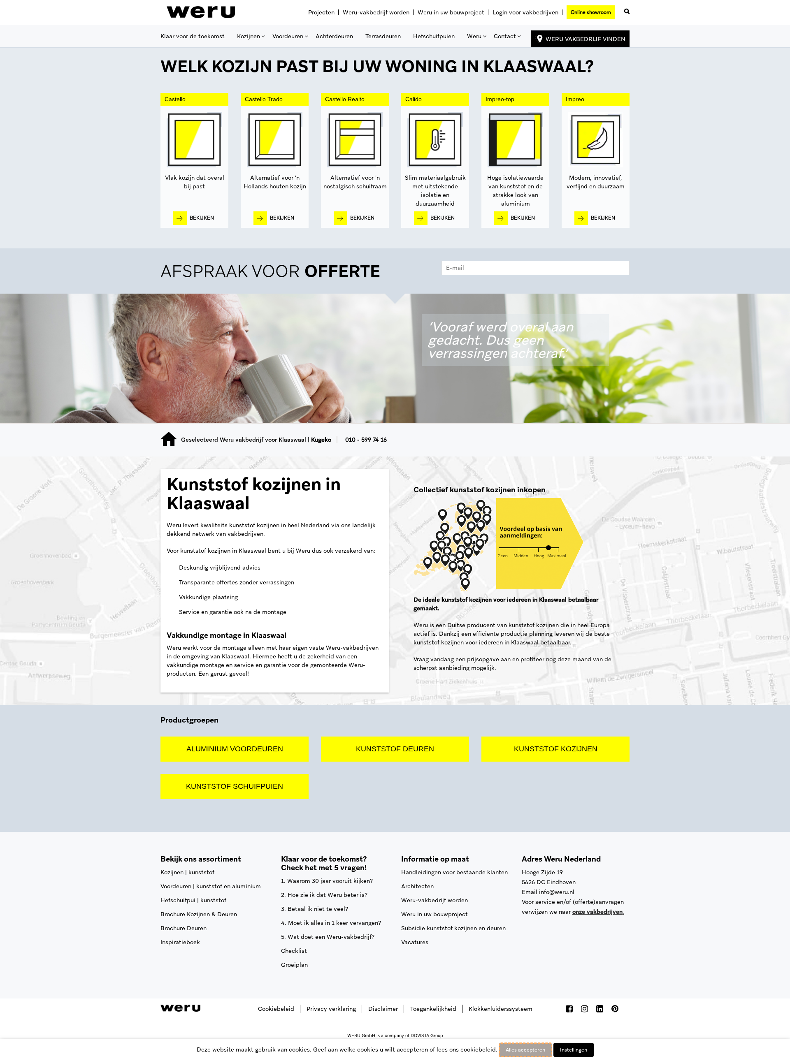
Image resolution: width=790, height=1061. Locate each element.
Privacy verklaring (331, 1008)
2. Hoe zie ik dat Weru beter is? (324, 895)
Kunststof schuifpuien (234, 786)
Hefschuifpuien (434, 36)
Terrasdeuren (383, 36)
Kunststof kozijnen (555, 749)
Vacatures (414, 942)
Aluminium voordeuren (234, 749)
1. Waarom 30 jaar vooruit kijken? (327, 881)
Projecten (321, 12)
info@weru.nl (556, 892)
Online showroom (591, 12)
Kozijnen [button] (248, 36)
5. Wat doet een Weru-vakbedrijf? (327, 937)
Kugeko (321, 439)
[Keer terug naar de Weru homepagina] (200, 12)
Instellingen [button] (573, 1050)
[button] (625, 9)
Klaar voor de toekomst (192, 36)
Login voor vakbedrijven (525, 12)
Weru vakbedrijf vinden (585, 39)
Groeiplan (294, 964)
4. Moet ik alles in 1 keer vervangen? (331, 923)
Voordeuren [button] (287, 36)
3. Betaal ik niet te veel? (314, 909)
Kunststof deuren (395, 749)
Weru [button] (474, 36)
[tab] (395, 273)
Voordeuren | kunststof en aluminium (210, 886)
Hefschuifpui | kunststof (193, 900)
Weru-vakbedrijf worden (376, 12)
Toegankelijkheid (433, 1008)
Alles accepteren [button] (525, 1050)
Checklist (294, 950)
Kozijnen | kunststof (187, 872)
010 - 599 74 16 (366, 439)
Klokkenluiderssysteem (500, 1008)
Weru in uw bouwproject (451, 12)
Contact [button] (505, 36)
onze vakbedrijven (597, 911)
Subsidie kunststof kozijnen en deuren (453, 928)
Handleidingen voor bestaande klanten (454, 872)
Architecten (417, 886)
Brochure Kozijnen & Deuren (198, 914)
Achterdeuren (334, 36)
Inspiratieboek (180, 942)
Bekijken (202, 218)
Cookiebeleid (276, 1008)
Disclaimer (383, 1008)
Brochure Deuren (183, 928)
